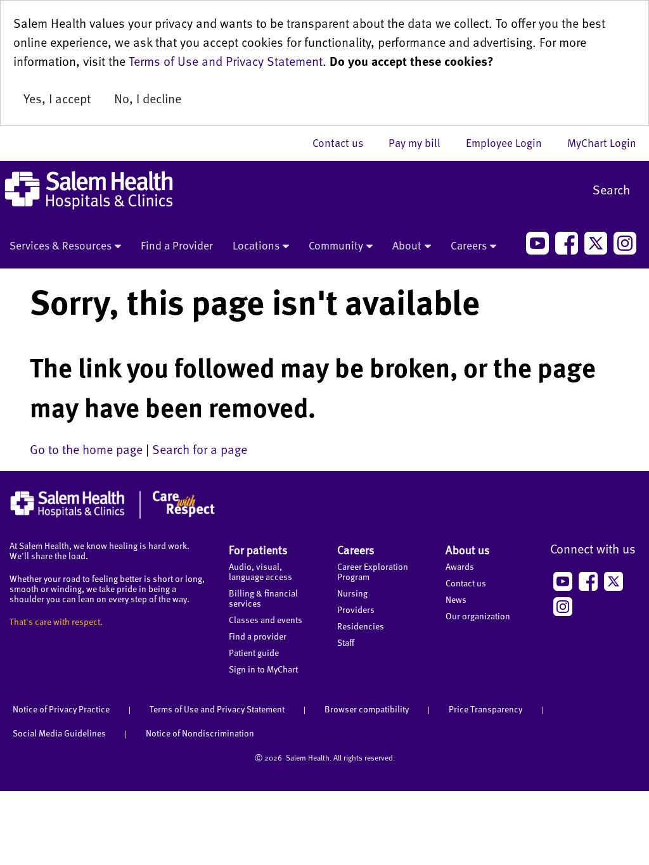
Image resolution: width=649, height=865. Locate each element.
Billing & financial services (263, 598)
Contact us (344, 142)
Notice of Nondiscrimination (200, 733)
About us (468, 549)
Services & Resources (61, 245)
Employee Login (510, 142)
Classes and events (265, 619)
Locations (256, 245)
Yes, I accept (57, 98)
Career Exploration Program (372, 571)
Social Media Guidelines (59, 733)
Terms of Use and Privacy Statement (226, 60)
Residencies (360, 626)
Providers (356, 609)
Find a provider (257, 636)
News (456, 599)
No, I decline (147, 98)
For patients (258, 549)
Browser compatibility (366, 709)
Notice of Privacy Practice (61, 709)
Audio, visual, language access (260, 571)
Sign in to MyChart (263, 669)
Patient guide (254, 652)
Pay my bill (421, 142)
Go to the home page (86, 448)
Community (336, 245)
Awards (460, 566)
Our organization (478, 615)
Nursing (352, 593)
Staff (345, 642)
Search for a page (199, 448)
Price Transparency (485, 709)
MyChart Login (601, 142)
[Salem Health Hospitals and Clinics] (88, 190)
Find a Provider (177, 245)
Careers (469, 245)
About (406, 245)
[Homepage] (112, 515)
